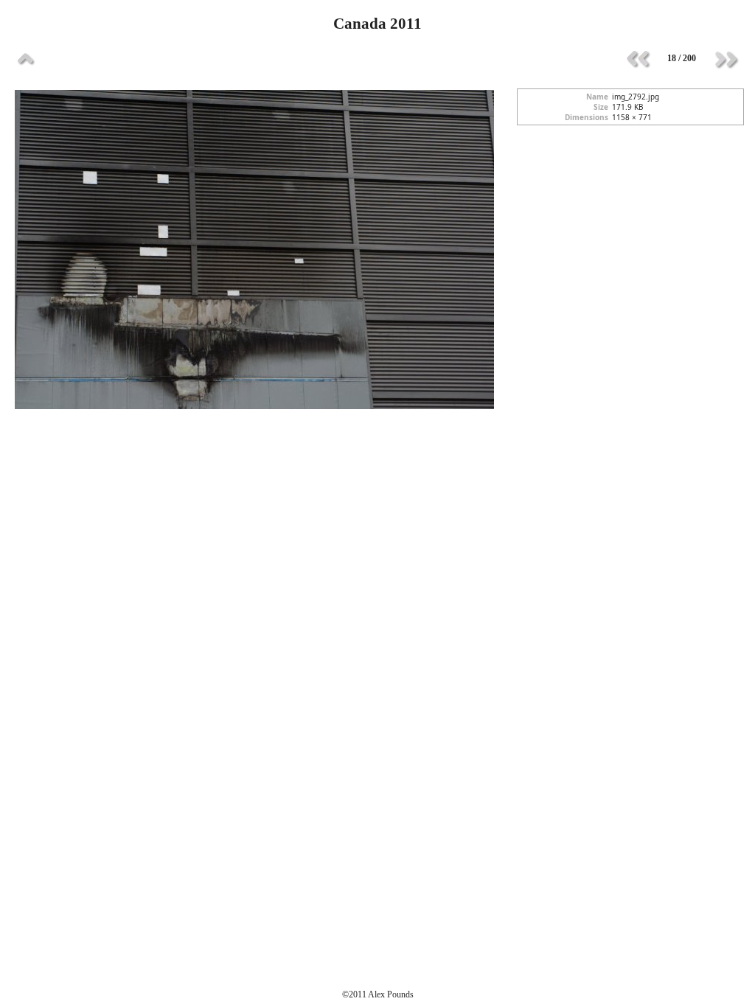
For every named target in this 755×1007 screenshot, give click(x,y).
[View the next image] (725, 59)
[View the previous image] (638, 59)
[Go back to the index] (26, 59)
